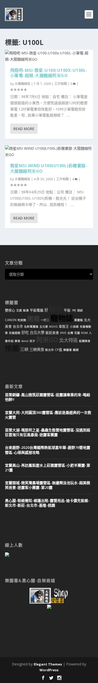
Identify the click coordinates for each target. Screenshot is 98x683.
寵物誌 (61, 318)
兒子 (32, 341)
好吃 (25, 332)
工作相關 (60, 84)
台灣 (70, 333)
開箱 (33, 319)
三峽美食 (37, 349)
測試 (80, 310)
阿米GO (47, 339)
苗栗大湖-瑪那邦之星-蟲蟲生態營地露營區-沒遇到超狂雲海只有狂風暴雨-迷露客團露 (47, 432)
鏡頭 (76, 350)
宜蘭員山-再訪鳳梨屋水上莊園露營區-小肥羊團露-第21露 (47, 467)
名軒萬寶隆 (31, 326)
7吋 (74, 310)
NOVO (53, 326)
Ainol (24, 341)
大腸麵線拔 (22, 84)
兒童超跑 (14, 333)
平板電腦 (36, 310)
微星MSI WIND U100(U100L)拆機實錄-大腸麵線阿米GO (49, 168)
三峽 (24, 349)
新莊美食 (52, 333)
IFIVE (63, 333)
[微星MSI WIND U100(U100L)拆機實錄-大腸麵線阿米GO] (49, 151)
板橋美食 (84, 341)
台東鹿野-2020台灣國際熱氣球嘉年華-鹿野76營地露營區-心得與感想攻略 (47, 450)
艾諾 (19, 310)
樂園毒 (67, 350)
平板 (67, 310)
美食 (17, 341)
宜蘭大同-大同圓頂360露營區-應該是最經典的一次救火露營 (48, 415)
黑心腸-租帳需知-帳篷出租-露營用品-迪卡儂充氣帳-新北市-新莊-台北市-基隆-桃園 (47, 503)
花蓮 (77, 333)
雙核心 (10, 310)
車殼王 (64, 326)
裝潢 (26, 310)
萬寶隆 (78, 320)
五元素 (43, 326)
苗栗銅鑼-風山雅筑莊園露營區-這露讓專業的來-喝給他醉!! (47, 397)
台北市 (18, 326)
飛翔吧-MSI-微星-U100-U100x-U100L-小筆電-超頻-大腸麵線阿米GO (49, 73)
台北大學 (37, 332)
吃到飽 (22, 320)
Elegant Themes (48, 664)
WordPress (49, 670)
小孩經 (74, 326)
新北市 (49, 350)
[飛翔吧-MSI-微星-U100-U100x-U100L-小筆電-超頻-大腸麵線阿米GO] (49, 56)
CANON (10, 320)
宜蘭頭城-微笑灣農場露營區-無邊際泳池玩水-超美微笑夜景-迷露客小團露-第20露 (47, 485)
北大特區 (68, 340)
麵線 (56, 309)
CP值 (58, 350)
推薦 (12, 348)
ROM (84, 333)
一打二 (45, 320)
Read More (23, 128)
